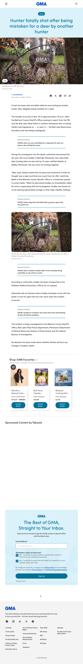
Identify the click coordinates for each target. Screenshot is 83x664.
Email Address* (22, 541)
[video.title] (41, 61)
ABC (41, 635)
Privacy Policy (37, 570)
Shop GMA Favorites (22, 359)
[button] (6, 4)
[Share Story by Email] (65, 95)
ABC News (43, 631)
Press (24, 643)
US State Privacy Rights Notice (56, 570)
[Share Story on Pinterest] (60, 95)
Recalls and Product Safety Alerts (64, 632)
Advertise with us (11, 649)
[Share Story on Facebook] (51, 95)
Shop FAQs (43, 628)
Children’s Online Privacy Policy (11, 644)
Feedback (26, 647)
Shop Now (18, 405)
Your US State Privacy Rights (30, 629)
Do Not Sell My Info (11, 639)
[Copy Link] (70, 95)
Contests (8, 628)
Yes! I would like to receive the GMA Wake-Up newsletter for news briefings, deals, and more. (42, 561)
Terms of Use (49, 567)
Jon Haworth (18, 94)
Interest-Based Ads (29, 633)
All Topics (43, 643)
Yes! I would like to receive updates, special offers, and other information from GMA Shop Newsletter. (40, 556)
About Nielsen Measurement (27, 638)
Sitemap (60, 628)
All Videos (43, 639)
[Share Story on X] (55, 95)
